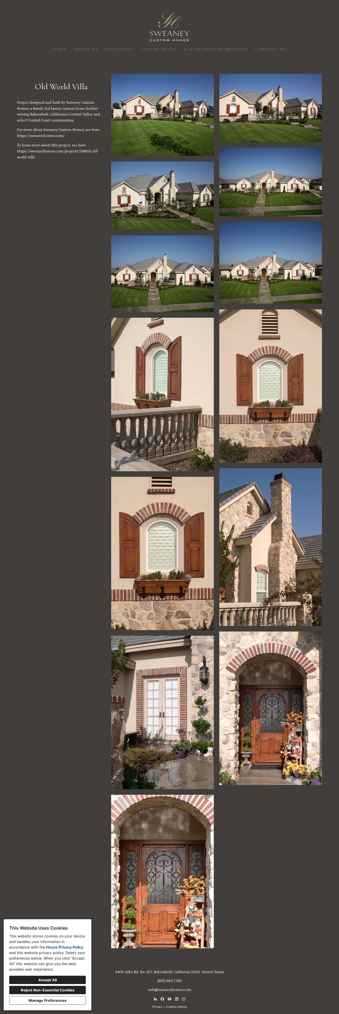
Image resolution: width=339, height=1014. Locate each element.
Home (60, 49)
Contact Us (270, 49)
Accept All (47, 980)
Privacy (157, 1006)
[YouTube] (169, 999)
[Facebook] (162, 999)
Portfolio (119, 49)
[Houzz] (155, 999)
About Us (86, 49)
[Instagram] (184, 999)
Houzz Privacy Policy (64, 947)
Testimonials (158, 49)
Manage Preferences (48, 1000)
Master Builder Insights (215, 49)
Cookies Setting (176, 1006)
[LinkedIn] (176, 999)
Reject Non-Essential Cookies (47, 990)
